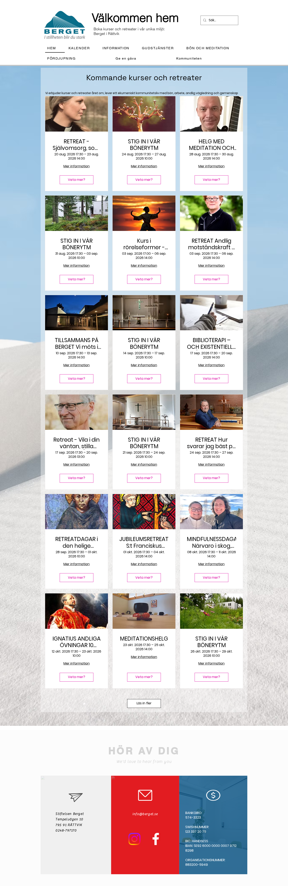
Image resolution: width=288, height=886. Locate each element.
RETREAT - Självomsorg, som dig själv (76, 144)
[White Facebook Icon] (156, 839)
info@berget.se (145, 814)
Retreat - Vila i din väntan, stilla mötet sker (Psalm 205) (76, 443)
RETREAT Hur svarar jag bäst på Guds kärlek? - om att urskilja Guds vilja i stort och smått (211, 443)
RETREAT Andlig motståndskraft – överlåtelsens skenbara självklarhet (211, 244)
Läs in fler (144, 703)
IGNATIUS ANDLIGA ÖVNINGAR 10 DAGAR (76, 642)
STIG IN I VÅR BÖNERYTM (144, 144)
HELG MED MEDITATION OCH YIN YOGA (211, 144)
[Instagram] (134, 839)
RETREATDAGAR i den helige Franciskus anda (76, 542)
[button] (119, 48)
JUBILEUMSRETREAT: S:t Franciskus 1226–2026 (144, 542)
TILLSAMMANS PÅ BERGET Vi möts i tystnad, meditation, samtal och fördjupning (76, 343)
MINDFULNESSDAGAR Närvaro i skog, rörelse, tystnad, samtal (211, 542)
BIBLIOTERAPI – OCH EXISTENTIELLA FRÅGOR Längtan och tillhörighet (211, 343)
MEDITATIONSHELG (144, 639)
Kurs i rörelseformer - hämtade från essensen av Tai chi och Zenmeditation (144, 244)
